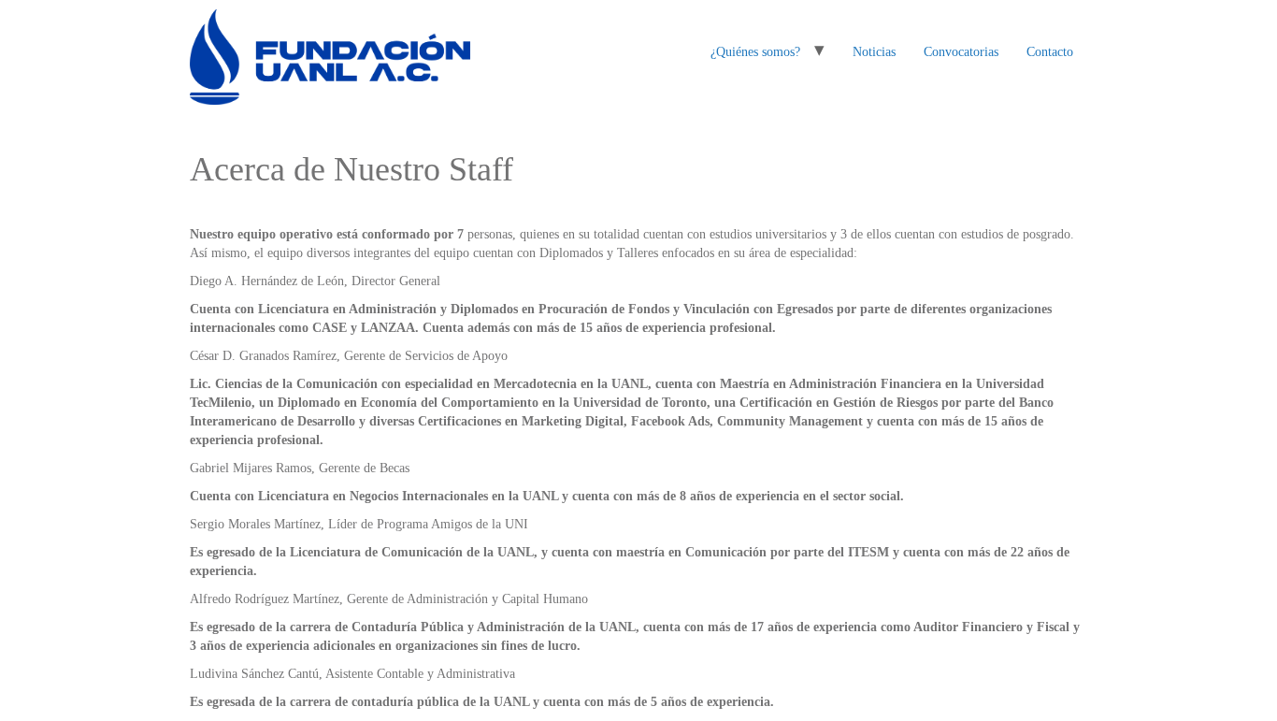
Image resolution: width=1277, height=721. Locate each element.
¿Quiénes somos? (755, 52)
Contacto (1049, 52)
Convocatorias (961, 52)
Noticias (874, 52)
